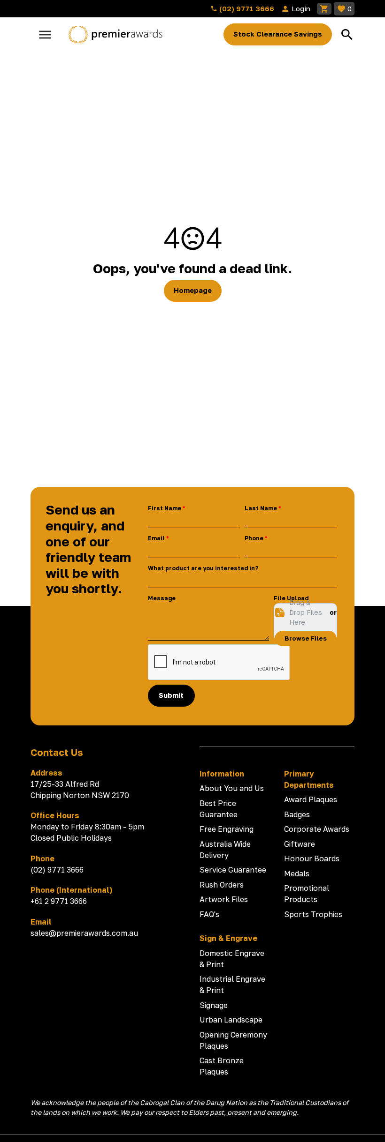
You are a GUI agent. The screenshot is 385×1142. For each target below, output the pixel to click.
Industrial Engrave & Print (232, 984)
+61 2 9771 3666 (59, 901)
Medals (296, 873)
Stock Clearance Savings (277, 34)
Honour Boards (311, 858)
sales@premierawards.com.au (84, 933)
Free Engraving (227, 829)
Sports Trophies (313, 914)
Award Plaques (310, 799)
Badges (297, 814)
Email (156, 538)
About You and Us (232, 788)
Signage (214, 1005)
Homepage (193, 290)
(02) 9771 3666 (245, 8)
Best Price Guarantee (219, 809)
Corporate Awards (316, 829)
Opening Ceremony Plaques (233, 1040)
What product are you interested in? (203, 568)
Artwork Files (224, 899)
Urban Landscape (231, 1019)
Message (162, 598)
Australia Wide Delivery (225, 849)
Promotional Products (306, 893)
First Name (164, 508)
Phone (254, 538)
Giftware (299, 844)
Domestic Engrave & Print (232, 958)
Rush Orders (222, 884)
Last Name (261, 508)
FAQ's (209, 914)
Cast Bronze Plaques (222, 1066)
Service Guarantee (233, 869)
